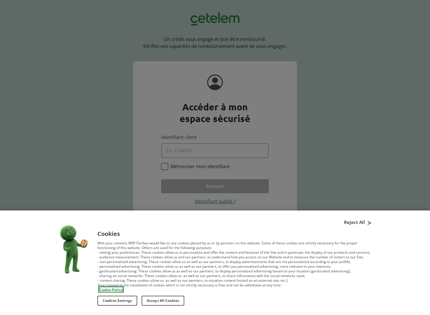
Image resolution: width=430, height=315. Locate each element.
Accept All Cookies (163, 300)
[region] (215, 262)
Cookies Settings (117, 300)
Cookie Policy (111, 289)
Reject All (354, 222)
